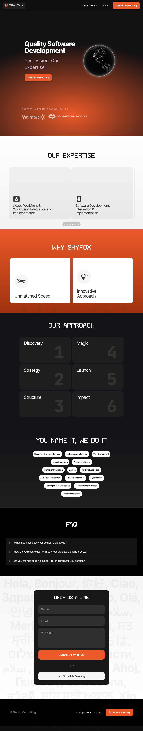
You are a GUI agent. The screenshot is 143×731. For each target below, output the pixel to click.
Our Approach (90, 5)
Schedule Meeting (126, 5)
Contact (105, 5)
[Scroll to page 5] (75, 224)
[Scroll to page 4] (73, 224)
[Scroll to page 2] (67, 224)
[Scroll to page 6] (79, 224)
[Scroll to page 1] (64, 224)
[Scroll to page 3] (70, 224)
